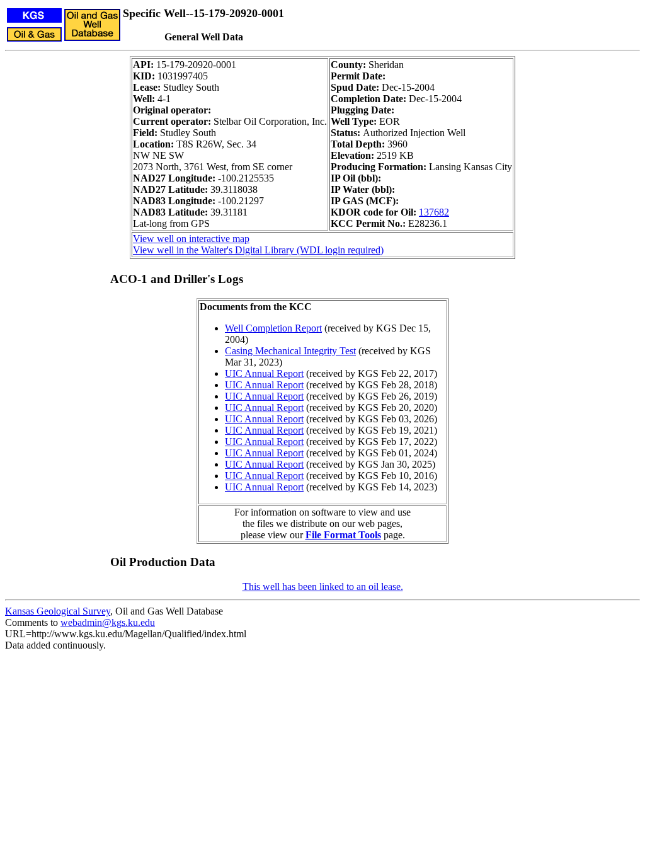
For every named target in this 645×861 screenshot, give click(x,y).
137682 (434, 212)
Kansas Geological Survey (57, 611)
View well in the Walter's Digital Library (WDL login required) (258, 250)
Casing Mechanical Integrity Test (290, 350)
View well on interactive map (191, 238)
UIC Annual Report (264, 373)
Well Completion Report (273, 328)
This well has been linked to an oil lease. (323, 586)
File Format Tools (343, 534)
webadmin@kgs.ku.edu (107, 622)
